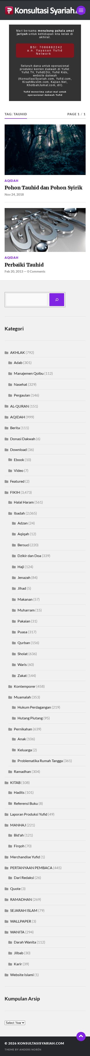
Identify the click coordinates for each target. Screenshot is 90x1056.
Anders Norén (30, 1049)
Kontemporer (25, 686)
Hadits (19, 792)
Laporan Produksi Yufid (28, 814)
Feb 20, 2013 (14, 271)
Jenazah (24, 577)
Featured (17, 481)
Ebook (19, 459)
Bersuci (23, 545)
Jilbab (18, 953)
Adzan (23, 523)
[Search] (56, 299)
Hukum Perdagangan (34, 707)
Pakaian (24, 621)
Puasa (22, 632)
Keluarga (25, 750)
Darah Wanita (25, 942)
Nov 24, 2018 (14, 194)
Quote (15, 888)
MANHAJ (18, 825)
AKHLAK (17, 352)
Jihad (22, 588)
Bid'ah (19, 835)
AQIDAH (11, 181)
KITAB (15, 782)
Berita (15, 427)
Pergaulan (22, 395)
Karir (18, 964)
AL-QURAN (19, 406)
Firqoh (19, 846)
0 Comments (36, 271)
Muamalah (22, 697)
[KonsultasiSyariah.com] (45, 10)
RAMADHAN (21, 899)
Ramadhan (22, 771)
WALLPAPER (20, 921)
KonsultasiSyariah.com (41, 1043)
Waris (22, 664)
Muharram (26, 610)
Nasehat (20, 384)
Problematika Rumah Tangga (40, 760)
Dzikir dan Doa (29, 555)
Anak (22, 739)
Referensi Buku (26, 803)
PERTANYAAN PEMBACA (31, 867)
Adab (18, 362)
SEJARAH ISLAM (23, 910)
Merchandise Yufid (25, 857)
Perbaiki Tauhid (24, 265)
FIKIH (15, 492)
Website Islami (22, 974)
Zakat (22, 675)
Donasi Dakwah (22, 438)
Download (18, 449)
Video (18, 470)
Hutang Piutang (30, 718)
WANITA (17, 932)
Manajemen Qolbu (29, 373)
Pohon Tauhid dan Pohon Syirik (43, 188)
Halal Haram (24, 502)
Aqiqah (23, 534)
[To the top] (81, 1036)
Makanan (25, 599)
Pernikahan (23, 729)
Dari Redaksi (24, 877)
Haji (21, 566)
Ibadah (19, 513)
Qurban (24, 642)
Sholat (23, 653)
